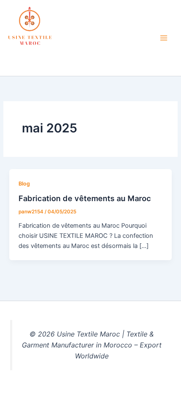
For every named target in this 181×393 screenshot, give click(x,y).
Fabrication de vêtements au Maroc (85, 198)
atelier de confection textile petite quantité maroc (74, 58)
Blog (24, 183)
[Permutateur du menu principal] (164, 38)
